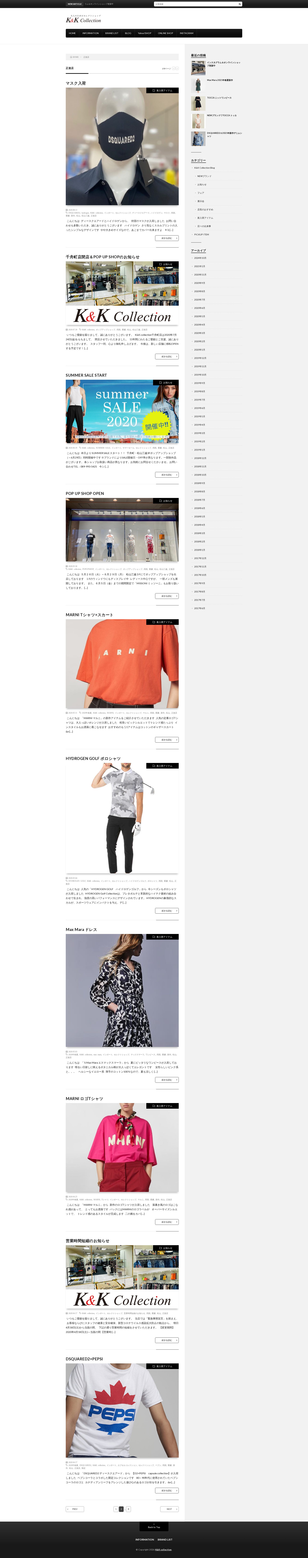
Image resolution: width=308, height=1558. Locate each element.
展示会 (200, 201)
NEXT (169, 1509)
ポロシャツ (152, 881)
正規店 (94, 216)
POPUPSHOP (88, 569)
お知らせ (167, 264)
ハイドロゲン (157, 213)
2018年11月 (200, 466)
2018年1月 (199, 549)
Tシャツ (105, 1199)
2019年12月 (200, 358)
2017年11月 (200, 566)
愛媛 (68, 216)
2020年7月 (199, 299)
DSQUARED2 (74, 213)
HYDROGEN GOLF (77, 881)
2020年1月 (199, 349)
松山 (78, 216)
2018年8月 (199, 491)
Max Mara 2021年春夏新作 (220, 80)
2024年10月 (200, 258)
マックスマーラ (137, 1054)
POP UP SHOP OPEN (85, 493)
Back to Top (154, 1527)
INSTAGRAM (186, 33)
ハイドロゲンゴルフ (137, 881)
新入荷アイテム (164, 90)
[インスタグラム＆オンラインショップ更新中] (198, 68)
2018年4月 (199, 524)
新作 (73, 216)
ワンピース (150, 1054)
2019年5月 (199, 416)
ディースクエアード (141, 213)
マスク (167, 213)
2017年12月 (200, 558)
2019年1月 (199, 449)
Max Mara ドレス (81, 929)
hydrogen (85, 213)
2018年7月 (199, 499)
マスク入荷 (76, 83)
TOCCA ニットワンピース (219, 97)
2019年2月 (199, 441)
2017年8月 (199, 591)
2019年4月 (199, 424)
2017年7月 (199, 600)
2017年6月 (199, 608)
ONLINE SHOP (165, 33)
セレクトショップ (123, 213)
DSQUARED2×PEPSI (84, 1359)
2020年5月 (199, 316)
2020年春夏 (87, 713)
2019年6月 (199, 408)
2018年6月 (199, 508)
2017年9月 (199, 583)
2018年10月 (200, 474)
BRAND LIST (111, 33)
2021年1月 (199, 266)
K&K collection (96, 213)
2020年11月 (200, 274)
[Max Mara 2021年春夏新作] (198, 86)
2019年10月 (200, 374)
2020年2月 (199, 341)
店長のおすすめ (205, 209)
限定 (84, 1468)
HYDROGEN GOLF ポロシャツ (93, 758)
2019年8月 (199, 391)
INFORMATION (90, 33)
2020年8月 (199, 291)
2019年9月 (199, 383)
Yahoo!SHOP (144, 33)
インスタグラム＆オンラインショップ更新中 (169, 4)
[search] (239, 4)
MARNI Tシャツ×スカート (90, 614)
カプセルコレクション (127, 1465)
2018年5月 (199, 516)
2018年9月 (199, 483)
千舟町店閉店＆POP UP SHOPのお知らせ (103, 256)
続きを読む (167, 238)
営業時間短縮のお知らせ (88, 1240)
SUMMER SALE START (86, 375)
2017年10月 (200, 575)
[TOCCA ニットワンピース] (198, 103)
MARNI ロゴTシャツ (84, 1098)
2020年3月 (199, 333)
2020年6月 (199, 308)
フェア (200, 192)
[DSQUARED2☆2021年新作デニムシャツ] (198, 139)
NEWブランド (204, 176)
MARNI (110, 713)
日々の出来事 (204, 226)
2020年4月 (199, 324)
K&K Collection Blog (204, 167)
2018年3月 (199, 533)
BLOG (128, 33)
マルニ (146, 713)
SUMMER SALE (103, 448)
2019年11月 (200, 366)
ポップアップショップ (105, 329)
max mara (97, 1054)
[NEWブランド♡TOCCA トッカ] (198, 121)
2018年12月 (200, 458)
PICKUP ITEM (201, 234)
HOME (72, 33)
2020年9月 (199, 283)
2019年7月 (199, 399)
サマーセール (128, 448)
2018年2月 (199, 541)
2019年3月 (199, 433)
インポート (109, 213)
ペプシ (158, 1465)
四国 (173, 213)
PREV (74, 1509)
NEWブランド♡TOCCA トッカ (222, 115)
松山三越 (85, 216)
